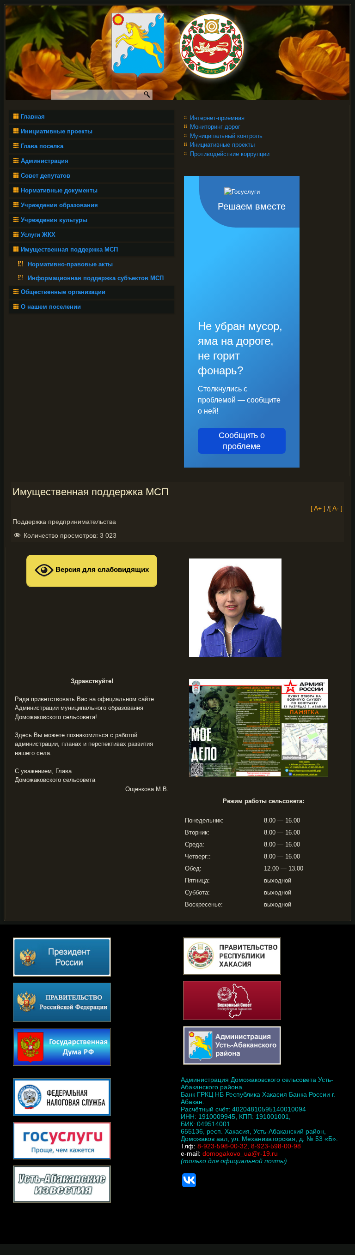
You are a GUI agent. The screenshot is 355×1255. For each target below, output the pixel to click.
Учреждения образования (59, 205)
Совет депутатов (45, 175)
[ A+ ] (319, 508)
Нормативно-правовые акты (70, 264)
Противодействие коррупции (229, 153)
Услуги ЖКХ (38, 234)
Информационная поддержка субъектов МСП (96, 278)
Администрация (44, 160)
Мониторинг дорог (215, 126)
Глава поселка (42, 146)
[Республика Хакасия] (211, 46)
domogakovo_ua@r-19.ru (240, 1153)
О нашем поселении (51, 306)
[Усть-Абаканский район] (137, 46)
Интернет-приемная (217, 117)
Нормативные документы (59, 190)
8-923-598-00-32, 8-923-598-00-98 (249, 1146)
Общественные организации (63, 291)
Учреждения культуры (54, 219)
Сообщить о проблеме (242, 441)
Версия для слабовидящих (101, 569)
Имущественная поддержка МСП (69, 249)
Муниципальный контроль (226, 135)
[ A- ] (336, 508)
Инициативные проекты (56, 131)
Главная (33, 116)
